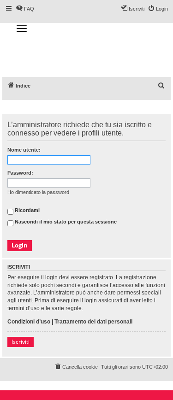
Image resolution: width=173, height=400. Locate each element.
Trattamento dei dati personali (93, 321)
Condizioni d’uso (28, 321)
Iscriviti (21, 342)
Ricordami (26, 210)
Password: (20, 173)
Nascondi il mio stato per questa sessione (65, 222)
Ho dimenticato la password (38, 192)
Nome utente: (24, 150)
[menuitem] (161, 85)
